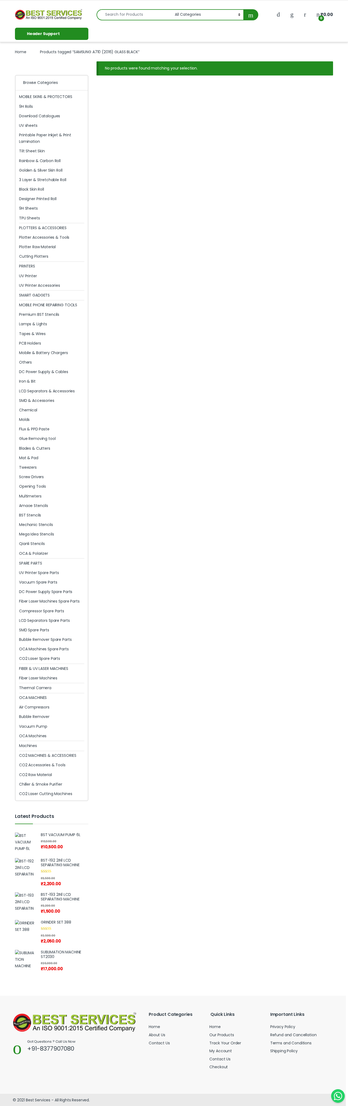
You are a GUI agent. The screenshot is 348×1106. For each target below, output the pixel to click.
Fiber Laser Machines (38, 678)
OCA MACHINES (33, 697)
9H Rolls (26, 106)
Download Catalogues (39, 116)
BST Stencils (30, 515)
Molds (24, 419)
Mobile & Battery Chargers (43, 352)
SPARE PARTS (30, 563)
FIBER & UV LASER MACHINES (43, 668)
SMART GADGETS (34, 295)
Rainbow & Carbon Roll (40, 160)
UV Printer (28, 276)
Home (20, 52)
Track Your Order (225, 1043)
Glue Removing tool (37, 438)
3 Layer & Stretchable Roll (42, 179)
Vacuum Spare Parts (38, 582)
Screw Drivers (31, 477)
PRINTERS (27, 266)
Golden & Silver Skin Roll (41, 170)
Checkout (218, 1067)
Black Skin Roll (31, 189)
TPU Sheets (29, 218)
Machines (28, 745)
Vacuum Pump (33, 726)
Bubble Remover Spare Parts (45, 639)
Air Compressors (34, 707)
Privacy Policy (282, 1026)
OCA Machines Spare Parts (44, 649)
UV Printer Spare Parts (39, 572)
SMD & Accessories (36, 400)
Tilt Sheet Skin (32, 151)
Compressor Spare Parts (41, 611)
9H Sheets (28, 208)
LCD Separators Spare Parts (44, 620)
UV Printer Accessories (39, 285)
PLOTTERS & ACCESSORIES (43, 228)
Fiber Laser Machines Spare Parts (49, 601)
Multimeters (30, 496)
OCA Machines (32, 736)
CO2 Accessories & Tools (42, 765)
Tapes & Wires (32, 333)
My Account (220, 1051)
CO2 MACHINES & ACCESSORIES (47, 755)
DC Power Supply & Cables (43, 371)
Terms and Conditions (291, 1043)
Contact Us (159, 1043)
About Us (157, 1035)
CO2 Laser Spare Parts (39, 658)
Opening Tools (32, 486)
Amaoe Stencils (33, 505)
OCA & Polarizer (33, 553)
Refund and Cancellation (293, 1035)
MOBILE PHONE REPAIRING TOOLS (48, 305)
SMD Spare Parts (34, 630)
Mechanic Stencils (36, 524)
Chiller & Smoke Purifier (40, 784)
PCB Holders (30, 343)
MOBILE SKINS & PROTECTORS (45, 96)
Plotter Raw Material (37, 247)
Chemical (28, 410)
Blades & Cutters (34, 448)
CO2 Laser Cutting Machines (45, 793)
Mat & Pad (28, 458)
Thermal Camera (35, 688)
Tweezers (28, 467)
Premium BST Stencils (39, 314)
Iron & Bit (27, 381)
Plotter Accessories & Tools (44, 237)
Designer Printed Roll (38, 198)
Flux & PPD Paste (34, 429)
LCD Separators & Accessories (47, 391)
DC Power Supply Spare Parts (45, 591)
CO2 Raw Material (35, 774)
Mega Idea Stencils (36, 534)
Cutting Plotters (33, 256)
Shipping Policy (284, 1051)
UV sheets (28, 125)
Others (25, 362)
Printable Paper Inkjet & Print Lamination (45, 138)
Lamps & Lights (33, 324)
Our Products (221, 1035)
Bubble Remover (34, 716)
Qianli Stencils (32, 543)
